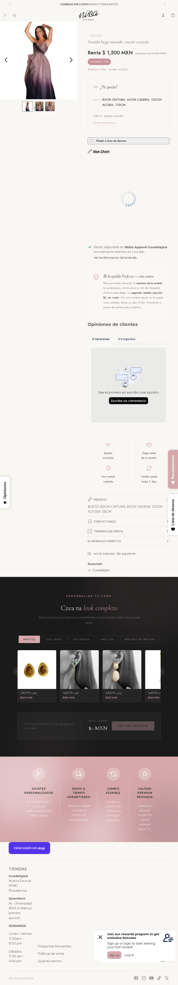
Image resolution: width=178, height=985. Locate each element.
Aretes (29, 639)
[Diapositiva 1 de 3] (27, 106)
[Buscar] (14, 15)
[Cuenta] (163, 15)
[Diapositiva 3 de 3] (50, 106)
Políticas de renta (51, 954)
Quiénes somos (49, 961)
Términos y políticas (21, 978)
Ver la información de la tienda (115, 257)
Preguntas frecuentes (54, 946)
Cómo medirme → (105, 123)
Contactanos (105, 521)
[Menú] (5, 15)
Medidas (100, 499)
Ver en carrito (133, 725)
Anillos (107, 639)
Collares (54, 639)
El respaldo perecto (104, 541)
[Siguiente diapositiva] (72, 60)
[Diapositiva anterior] (5, 60)
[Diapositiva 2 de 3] (38, 106)
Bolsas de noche (140, 639)
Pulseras (81, 639)
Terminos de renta (108, 531)
